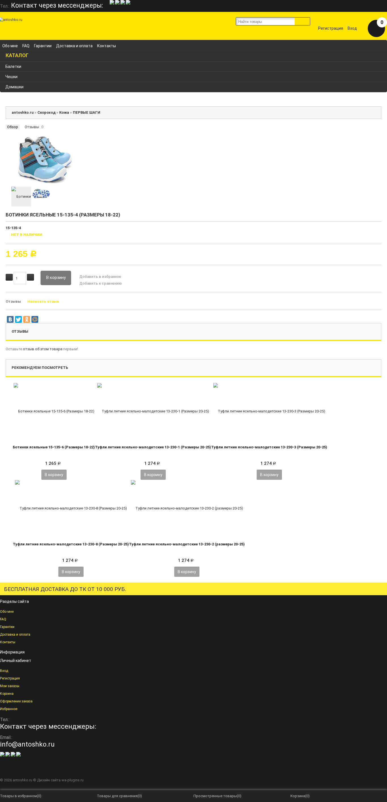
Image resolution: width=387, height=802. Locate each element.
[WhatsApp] (112, 3)
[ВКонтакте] (10, 319)
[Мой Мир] (34, 319)
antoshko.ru (23, 112)
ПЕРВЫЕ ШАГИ (86, 112)
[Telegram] (123, 3)
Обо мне (10, 46)
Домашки (14, 87)
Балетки (13, 66)
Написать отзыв (43, 301)
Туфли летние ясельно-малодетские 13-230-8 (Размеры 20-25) (71, 544)
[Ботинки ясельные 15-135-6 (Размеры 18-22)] (54, 411)
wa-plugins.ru (72, 780)
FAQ (25, 46)
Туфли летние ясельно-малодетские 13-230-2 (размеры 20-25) (187, 544)
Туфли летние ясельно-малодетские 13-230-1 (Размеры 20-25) (153, 447)
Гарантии (43, 46)
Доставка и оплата (74, 46)
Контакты (106, 46)
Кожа (64, 112)
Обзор (12, 127)
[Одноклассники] (26, 319)
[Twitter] (18, 319)
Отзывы (32, 127)
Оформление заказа (16, 701)
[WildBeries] (128, 3)
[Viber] (117, 3)
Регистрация (330, 28)
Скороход (46, 112)
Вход (352, 28)
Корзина (7, 694)
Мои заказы (9, 686)
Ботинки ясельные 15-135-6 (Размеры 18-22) (54, 447)
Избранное (8, 709)
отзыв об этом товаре (42, 349)
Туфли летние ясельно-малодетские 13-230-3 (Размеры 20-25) (269, 447)
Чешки (11, 76)
